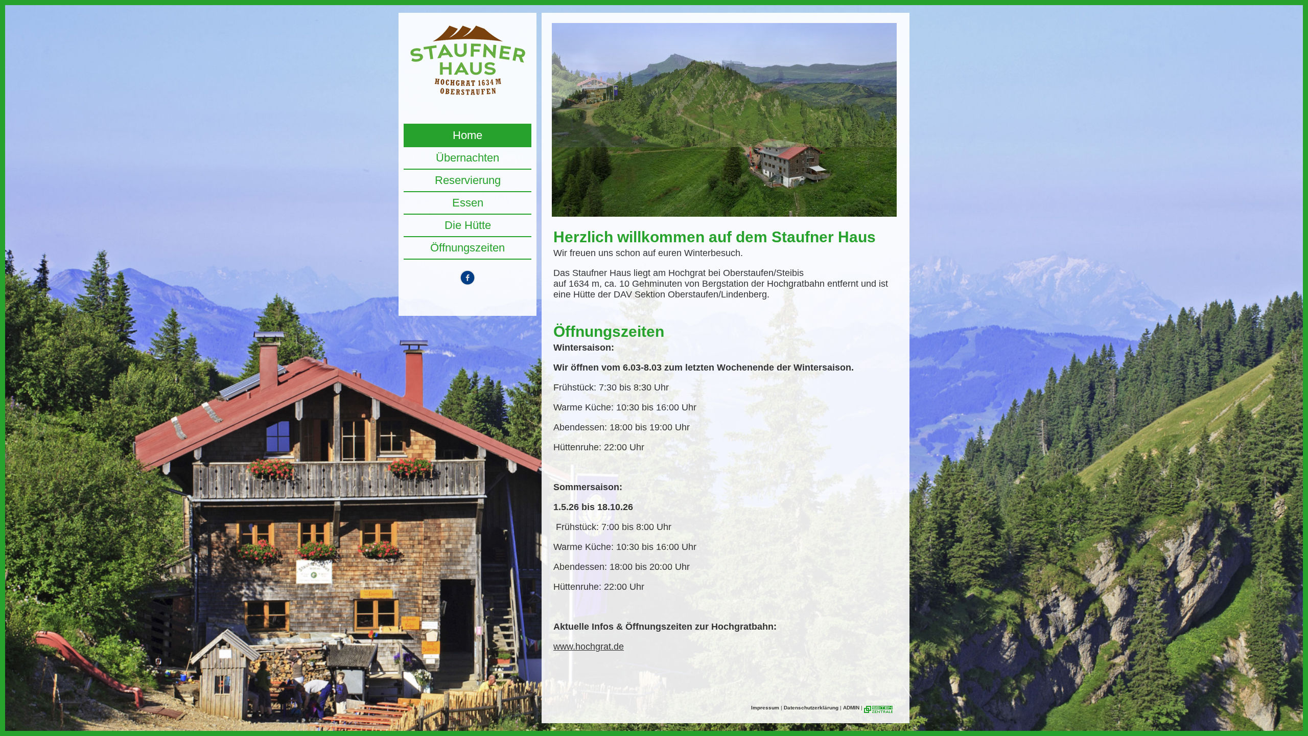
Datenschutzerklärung (811, 707)
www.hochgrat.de (588, 646)
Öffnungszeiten (467, 247)
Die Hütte (468, 225)
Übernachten (467, 157)
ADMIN (851, 707)
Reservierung (468, 180)
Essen (467, 202)
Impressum (765, 707)
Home (467, 135)
